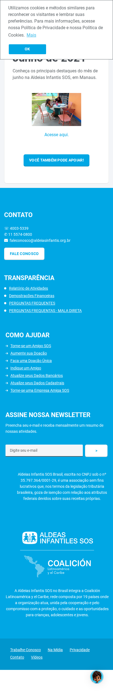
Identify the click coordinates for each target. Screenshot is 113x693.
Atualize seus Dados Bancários (36, 375)
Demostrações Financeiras (31, 296)
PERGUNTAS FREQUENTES (32, 303)
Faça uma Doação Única (31, 360)
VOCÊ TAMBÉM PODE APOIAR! (56, 160)
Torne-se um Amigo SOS (30, 346)
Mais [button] (31, 35)
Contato (17, 657)
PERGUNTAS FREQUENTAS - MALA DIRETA (45, 310)
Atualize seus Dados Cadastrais (37, 383)
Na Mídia (55, 650)
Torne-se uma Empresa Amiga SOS (39, 390)
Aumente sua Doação (28, 353)
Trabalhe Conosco (25, 650)
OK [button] (27, 49)
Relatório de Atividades (28, 288)
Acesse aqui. (56, 134)
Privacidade (80, 650)
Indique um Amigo (25, 368)
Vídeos (37, 657)
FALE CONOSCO (24, 253)
